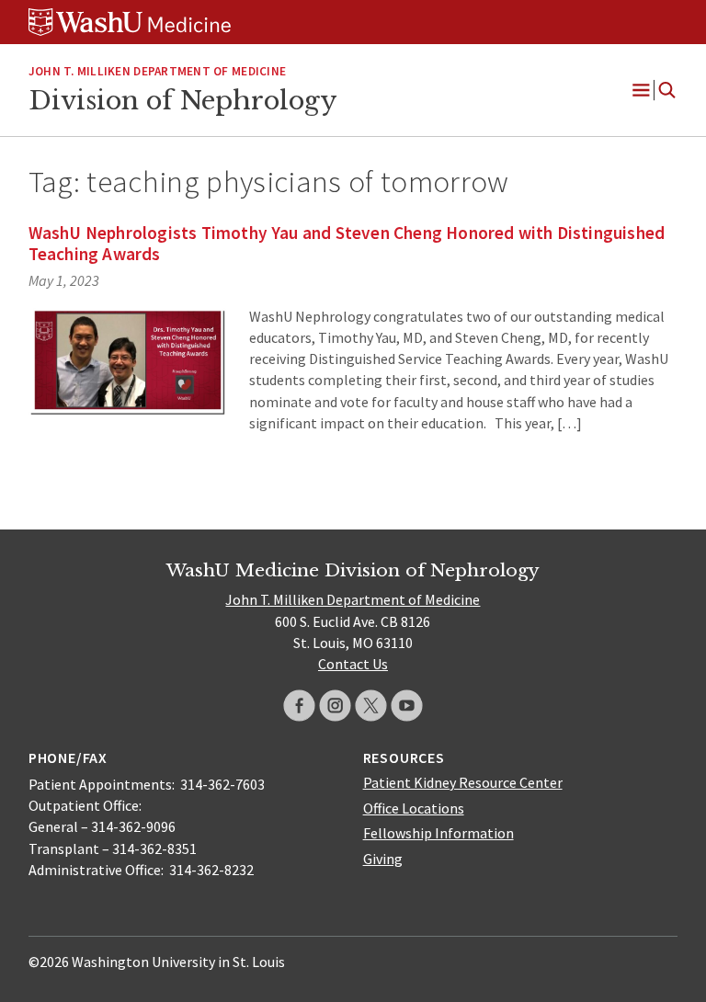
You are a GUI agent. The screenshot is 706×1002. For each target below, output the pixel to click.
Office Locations (413, 808)
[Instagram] (335, 705)
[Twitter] (371, 705)
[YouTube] (407, 705)
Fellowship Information (438, 833)
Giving (383, 858)
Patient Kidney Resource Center (463, 782)
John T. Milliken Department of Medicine (157, 71)
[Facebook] (299, 705)
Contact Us (353, 664)
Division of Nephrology (182, 100)
